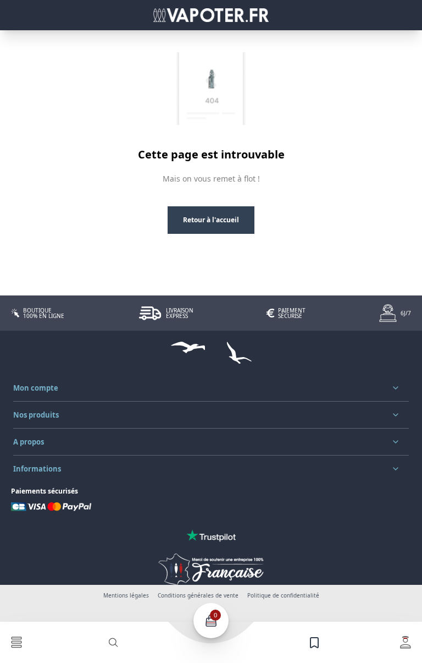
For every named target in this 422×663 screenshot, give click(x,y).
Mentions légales (126, 595)
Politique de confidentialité (283, 595)
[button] (211, 388)
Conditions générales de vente (198, 595)
